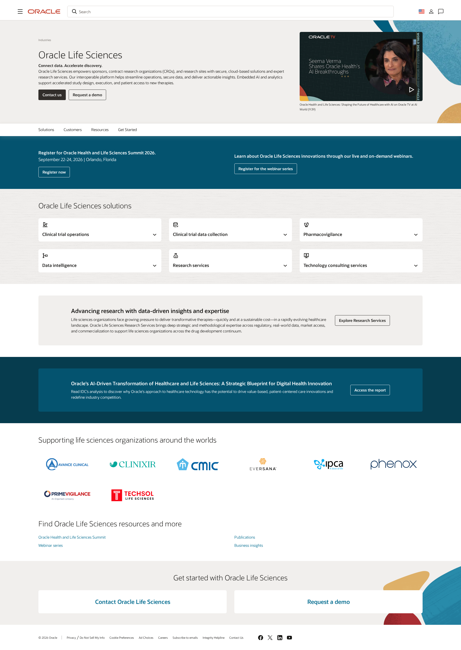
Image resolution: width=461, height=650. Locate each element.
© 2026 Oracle (47, 637)
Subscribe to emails (185, 637)
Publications (244, 537)
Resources (100, 129)
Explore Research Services (362, 320)
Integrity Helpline (213, 637)
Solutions (46, 129)
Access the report (370, 389)
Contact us (52, 94)
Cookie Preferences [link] (121, 637)
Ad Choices (146, 637)
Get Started (127, 129)
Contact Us (236, 637)
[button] (20, 11)
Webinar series (50, 545)
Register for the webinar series (265, 168)
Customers (73, 129)
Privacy (71, 637)
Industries (44, 40)
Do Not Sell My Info (92, 637)
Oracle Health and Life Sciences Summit (72, 537)
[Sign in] (431, 11)
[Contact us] (441, 11)
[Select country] (422, 11)
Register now (54, 172)
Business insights (248, 545)
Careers (163, 637)
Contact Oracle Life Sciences (132, 601)
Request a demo (87, 94)
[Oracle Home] (44, 11)
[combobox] (230, 11)
